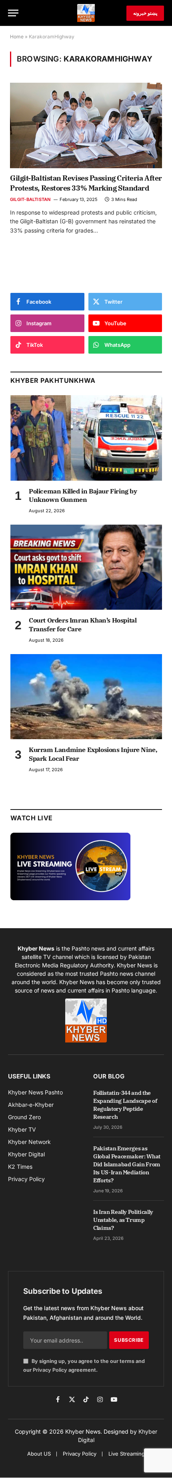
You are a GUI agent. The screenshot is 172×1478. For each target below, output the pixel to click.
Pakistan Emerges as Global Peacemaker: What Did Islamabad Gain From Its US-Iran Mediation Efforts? (126, 1164)
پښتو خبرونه (145, 13)
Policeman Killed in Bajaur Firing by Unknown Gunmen (83, 495)
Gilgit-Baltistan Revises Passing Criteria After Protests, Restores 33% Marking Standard (86, 182)
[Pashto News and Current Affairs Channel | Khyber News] (86, 13)
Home (17, 37)
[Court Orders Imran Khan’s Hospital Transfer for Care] (86, 567)
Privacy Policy (50, 1370)
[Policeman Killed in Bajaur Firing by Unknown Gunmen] (86, 437)
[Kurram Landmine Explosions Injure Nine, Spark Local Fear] (86, 696)
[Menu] (13, 13)
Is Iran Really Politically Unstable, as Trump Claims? (123, 1219)
